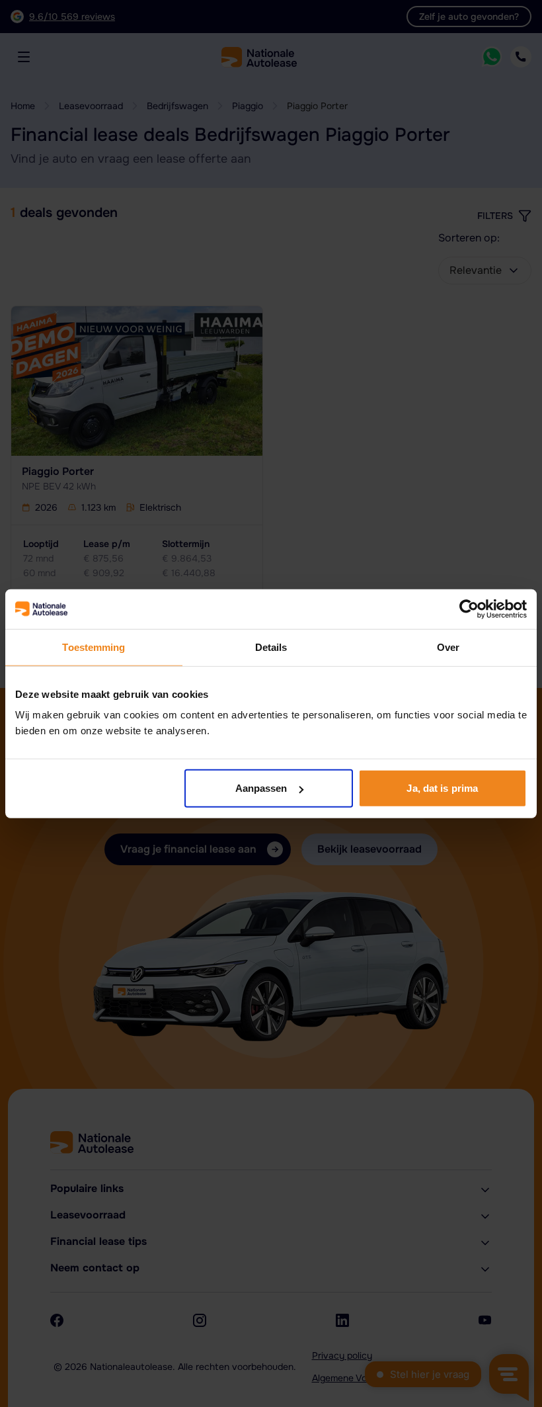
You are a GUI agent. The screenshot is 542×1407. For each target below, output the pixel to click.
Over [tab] (448, 646)
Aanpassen (261, 788)
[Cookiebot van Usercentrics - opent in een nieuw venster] (469, 608)
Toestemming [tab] (93, 646)
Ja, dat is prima (442, 788)
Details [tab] (271, 646)
